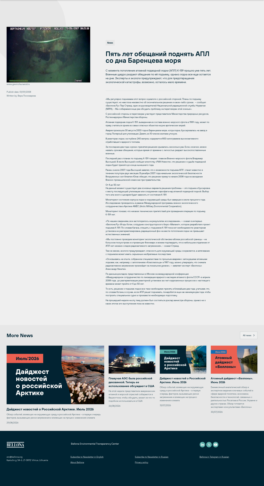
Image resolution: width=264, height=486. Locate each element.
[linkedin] (202, 444)
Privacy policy (141, 462)
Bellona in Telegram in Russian (214, 457)
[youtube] (215, 444)
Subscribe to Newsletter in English (87, 457)
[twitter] (209, 444)
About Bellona (77, 462)
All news (247, 335)
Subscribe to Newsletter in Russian (151, 457)
